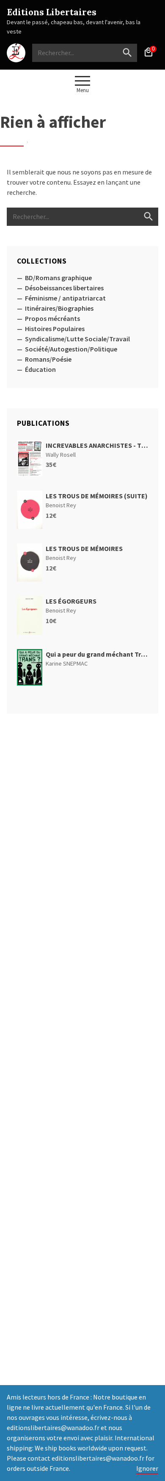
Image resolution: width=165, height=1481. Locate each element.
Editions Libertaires (51, 12)
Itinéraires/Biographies (59, 308)
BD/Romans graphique (58, 277)
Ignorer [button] (147, 1468)
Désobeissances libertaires (64, 288)
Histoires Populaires (55, 328)
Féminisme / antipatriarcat (65, 298)
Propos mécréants (52, 318)
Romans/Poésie (48, 359)
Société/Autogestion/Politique (71, 349)
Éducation (40, 369)
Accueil (12, 141)
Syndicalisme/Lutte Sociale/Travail (77, 338)
